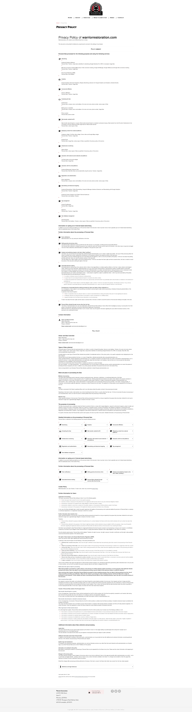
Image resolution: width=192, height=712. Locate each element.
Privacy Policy (110, 709)
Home (70, 17)
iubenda (59, 676)
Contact (121, 17)
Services (87, 17)
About (77, 17)
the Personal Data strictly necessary (81, 676)
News (112, 17)
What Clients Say (100, 17)
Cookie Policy (95, 488)
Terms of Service (99, 709)
